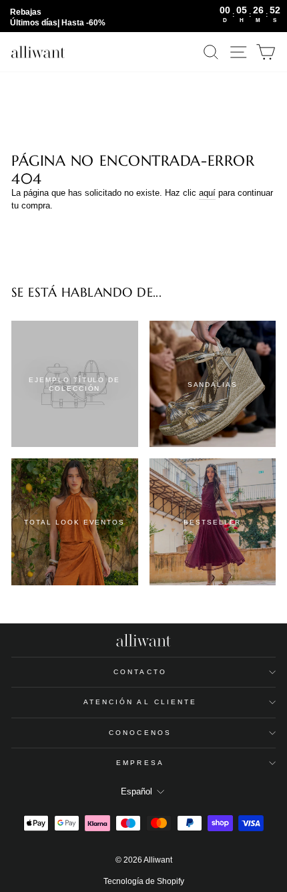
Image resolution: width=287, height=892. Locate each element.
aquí (207, 193)
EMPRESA (140, 762)
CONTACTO (140, 672)
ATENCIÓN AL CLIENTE (140, 702)
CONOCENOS (140, 732)
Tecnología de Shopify (143, 881)
